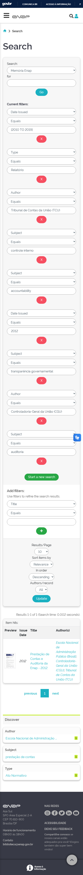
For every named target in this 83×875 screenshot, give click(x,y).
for (9, 76)
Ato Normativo (16, 775)
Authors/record (41, 583)
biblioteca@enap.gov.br (18, 844)
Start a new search (41, 477)
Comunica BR (29, 4)
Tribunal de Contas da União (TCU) (66, 674)
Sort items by (41, 557)
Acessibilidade (55, 823)
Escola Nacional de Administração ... (31, 738)
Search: (12, 63)
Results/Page (41, 545)
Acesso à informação (58, 4)
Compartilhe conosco (57, 834)
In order (41, 570)
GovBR (7, 4)
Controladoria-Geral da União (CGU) (66, 665)
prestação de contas (20, 757)
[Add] (41, 531)
